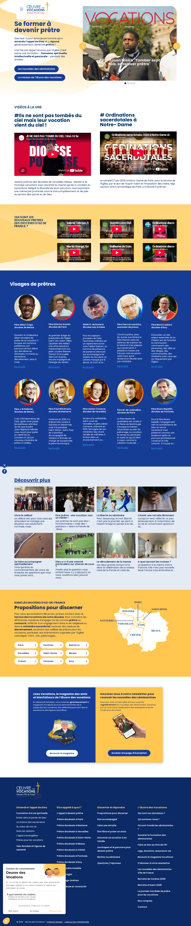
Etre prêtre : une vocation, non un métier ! (74, 516)
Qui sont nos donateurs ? (151, 813)
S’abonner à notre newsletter (154, 863)
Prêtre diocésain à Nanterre (72, 825)
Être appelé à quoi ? (69, 807)
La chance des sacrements (30, 822)
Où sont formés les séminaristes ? (155, 827)
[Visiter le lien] (39, 9)
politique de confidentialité (77, 922)
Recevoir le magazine (62, 753)
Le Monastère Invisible (69, 868)
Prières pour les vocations (29, 840)
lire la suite (54, 367)
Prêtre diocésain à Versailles (72, 831)
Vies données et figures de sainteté (30, 848)
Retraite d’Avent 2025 (150, 885)
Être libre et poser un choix (111, 831)
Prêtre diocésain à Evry (69, 862)
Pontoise (48, 645)
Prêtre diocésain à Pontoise (72, 855)
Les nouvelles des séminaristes (36, 68)
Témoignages (64, 874)
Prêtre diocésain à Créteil (71, 849)
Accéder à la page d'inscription (129, 752)
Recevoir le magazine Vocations (155, 857)
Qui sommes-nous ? (149, 819)
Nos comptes (145, 900)
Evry (71, 661)
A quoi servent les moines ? (154, 561)
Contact (142, 906)
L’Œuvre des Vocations (152, 807)
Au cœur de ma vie (26, 826)
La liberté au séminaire (110, 515)
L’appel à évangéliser (27, 835)
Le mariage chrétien (68, 880)
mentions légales (55, 922)
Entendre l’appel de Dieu (31, 807)
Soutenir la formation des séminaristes (152, 837)
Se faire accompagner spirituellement (28, 563)
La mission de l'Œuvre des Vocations (40, 77)
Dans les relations (25, 831)
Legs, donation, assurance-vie (154, 850)
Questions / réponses (109, 863)
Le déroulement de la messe (114, 561)
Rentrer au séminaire (108, 857)
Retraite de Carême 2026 (151, 878)
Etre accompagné (107, 819)
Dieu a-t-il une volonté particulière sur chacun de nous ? (75, 564)
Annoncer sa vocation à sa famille (112, 839)
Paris (21, 645)
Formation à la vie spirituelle (32, 813)
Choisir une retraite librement (156, 515)
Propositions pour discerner (112, 813)
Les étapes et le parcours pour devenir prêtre (114, 849)
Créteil (22, 661)
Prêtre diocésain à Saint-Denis (74, 837)
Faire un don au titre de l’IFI (152, 844)
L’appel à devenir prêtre (70, 813)
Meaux (73, 653)
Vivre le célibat (23, 515)
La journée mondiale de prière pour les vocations (154, 893)
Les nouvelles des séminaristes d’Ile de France (154, 871)
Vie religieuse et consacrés (71, 886)
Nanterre (74, 645)
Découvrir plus (32, 480)
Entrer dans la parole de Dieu (31, 817)
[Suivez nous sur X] (4, 465)
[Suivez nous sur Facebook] (4, 471)
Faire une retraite (106, 825)
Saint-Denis (50, 653)
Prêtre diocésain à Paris (70, 819)
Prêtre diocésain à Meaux (71, 843)
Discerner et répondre (111, 807)
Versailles (23, 653)
